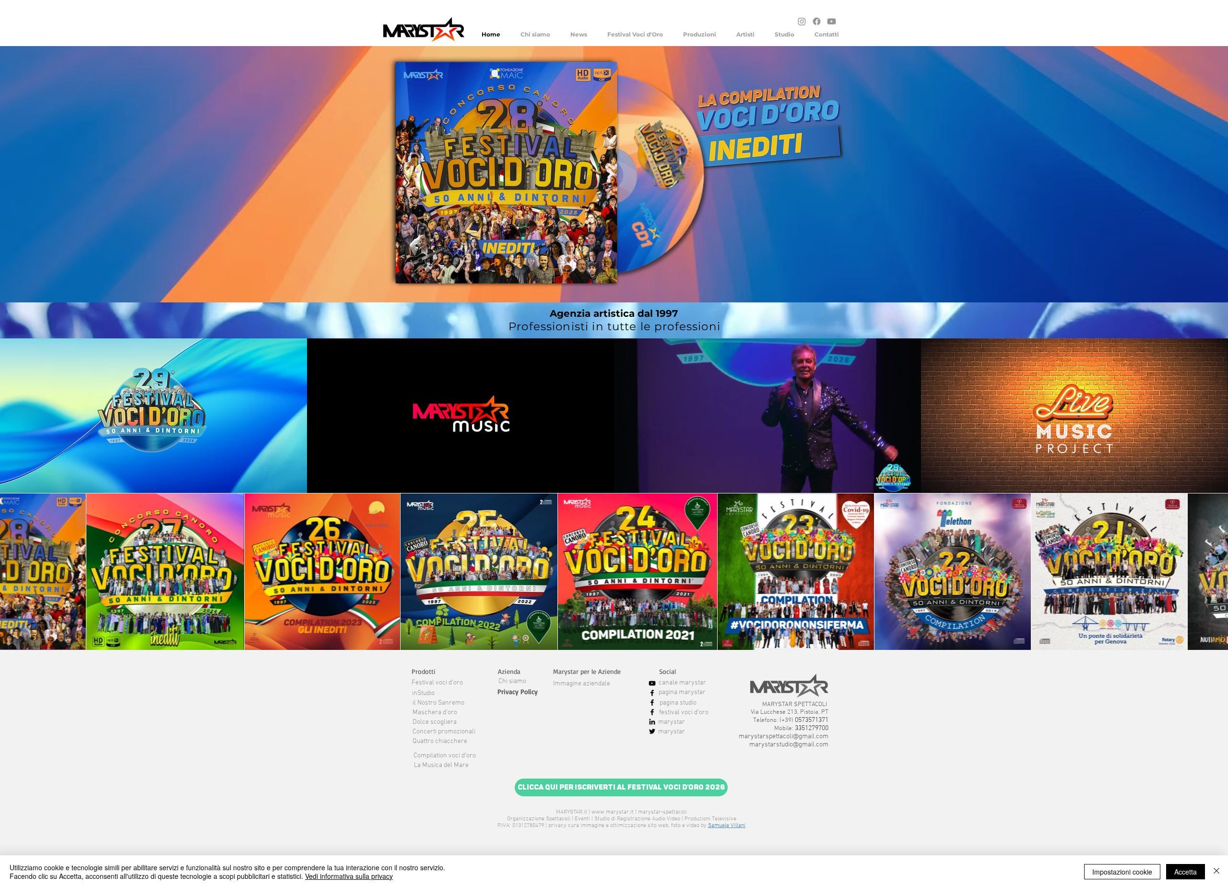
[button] (423, 671)
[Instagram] (802, 21)
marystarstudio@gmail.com (788, 745)
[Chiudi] (1216, 871)
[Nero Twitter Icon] (652, 731)
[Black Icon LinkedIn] (652, 722)
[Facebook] (817, 21)
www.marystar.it (612, 812)
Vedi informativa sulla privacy (349, 876)
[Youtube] (832, 21)
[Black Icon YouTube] (652, 683)
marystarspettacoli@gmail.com (783, 736)
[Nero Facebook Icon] (652, 693)
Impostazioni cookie (1122, 871)
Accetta (1185, 871)
